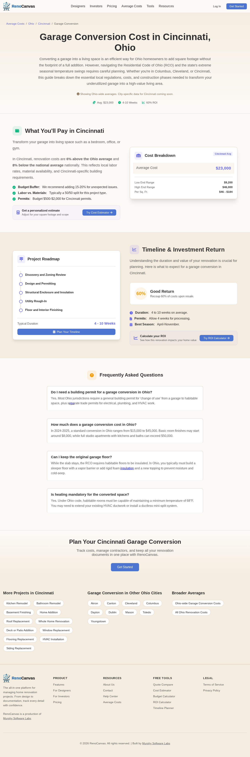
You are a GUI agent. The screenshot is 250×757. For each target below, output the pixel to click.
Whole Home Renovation (53, 621)
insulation (127, 468)
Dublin (112, 612)
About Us (108, 684)
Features (58, 684)
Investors (96, 6)
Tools (150, 6)
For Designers (62, 690)
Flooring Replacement (20, 639)
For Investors (61, 696)
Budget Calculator (164, 696)
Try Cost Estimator (98, 212)
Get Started (236, 6)
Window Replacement (56, 630)
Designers (78, 6)
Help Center (110, 696)
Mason (129, 612)
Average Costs (131, 6)
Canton (111, 603)
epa (71, 403)
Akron (94, 603)
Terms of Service (213, 684)
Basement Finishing (18, 612)
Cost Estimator (162, 690)
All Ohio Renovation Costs (191, 612)
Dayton (95, 612)
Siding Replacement (18, 648)
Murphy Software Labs (17, 718)
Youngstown (98, 621)
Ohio (31, 23)
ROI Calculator (162, 702)
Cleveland (131, 603)
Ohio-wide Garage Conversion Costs (198, 603)
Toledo (147, 612)
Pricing (112, 6)
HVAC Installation (53, 639)
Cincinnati (44, 23)
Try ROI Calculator (215, 338)
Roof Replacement (17, 621)
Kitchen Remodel (17, 603)
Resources (166, 6)
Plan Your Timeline (68, 331)
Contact (108, 690)
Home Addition (49, 612)
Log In (217, 6)
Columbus (152, 603)
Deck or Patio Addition (20, 630)
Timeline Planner (163, 708)
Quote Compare (163, 684)
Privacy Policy (211, 690)
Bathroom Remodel (49, 603)
